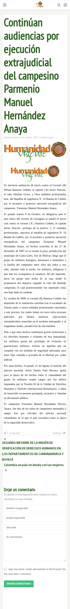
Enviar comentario (19, 583)
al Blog (57, 433)
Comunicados (47, 137)
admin (16, 137)
